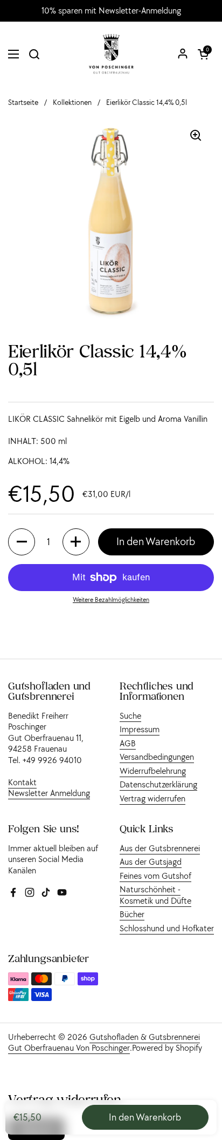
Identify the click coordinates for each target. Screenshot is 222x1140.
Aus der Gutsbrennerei (160, 848)
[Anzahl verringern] (21, 541)
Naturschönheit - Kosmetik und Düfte (155, 894)
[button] (203, 54)
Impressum (139, 729)
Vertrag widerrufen (152, 798)
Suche (130, 715)
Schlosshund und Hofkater (167, 928)
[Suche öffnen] (34, 54)
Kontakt (22, 782)
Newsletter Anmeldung (49, 792)
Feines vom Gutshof (155, 875)
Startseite (23, 102)
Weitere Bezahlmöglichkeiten (111, 599)
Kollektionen (72, 102)
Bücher (132, 914)
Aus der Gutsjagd (151, 861)
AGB (128, 743)
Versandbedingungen (157, 756)
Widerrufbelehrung (153, 770)
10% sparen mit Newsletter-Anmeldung (111, 10)
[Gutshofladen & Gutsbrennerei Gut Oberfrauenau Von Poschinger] (111, 54)
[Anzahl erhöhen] (76, 541)
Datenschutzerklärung (158, 784)
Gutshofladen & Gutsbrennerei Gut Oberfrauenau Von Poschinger (104, 1042)
